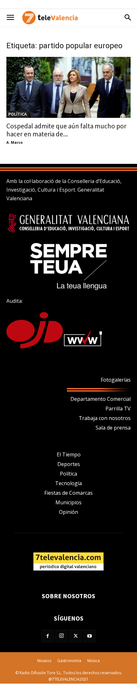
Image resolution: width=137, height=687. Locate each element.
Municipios (68, 502)
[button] (10, 17)
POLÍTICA (17, 114)
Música (93, 660)
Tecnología (68, 483)
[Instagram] (61, 636)
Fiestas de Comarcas (68, 492)
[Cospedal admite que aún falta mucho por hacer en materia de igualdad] (68, 87)
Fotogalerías (116, 379)
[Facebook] (47, 636)
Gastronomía (69, 660)
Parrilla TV (118, 408)
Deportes (68, 464)
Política (68, 473)
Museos (44, 660)
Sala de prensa (113, 427)
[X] (75, 636)
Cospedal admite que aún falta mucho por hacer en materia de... (66, 130)
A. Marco (14, 142)
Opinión (68, 511)
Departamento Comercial (100, 398)
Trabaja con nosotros (105, 418)
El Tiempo (69, 454)
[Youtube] (89, 636)
